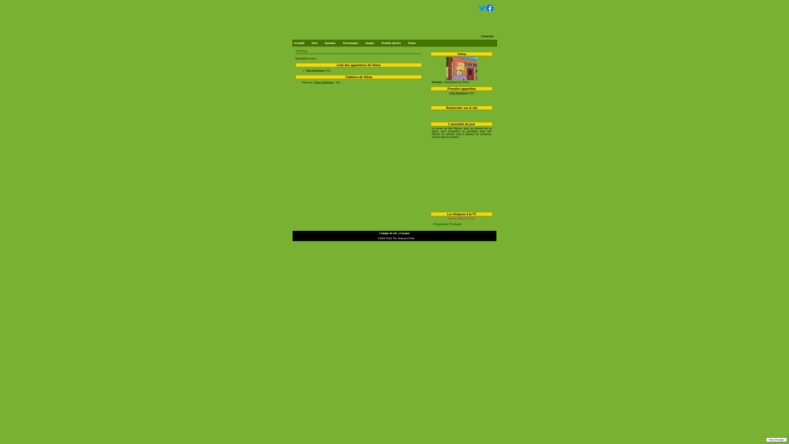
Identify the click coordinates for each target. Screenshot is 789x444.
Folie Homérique (458, 93)
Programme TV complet (447, 224)
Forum (412, 43)
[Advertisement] (460, 174)
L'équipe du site (388, 233)
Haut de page (776, 439)
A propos (404, 233)
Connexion (487, 36)
